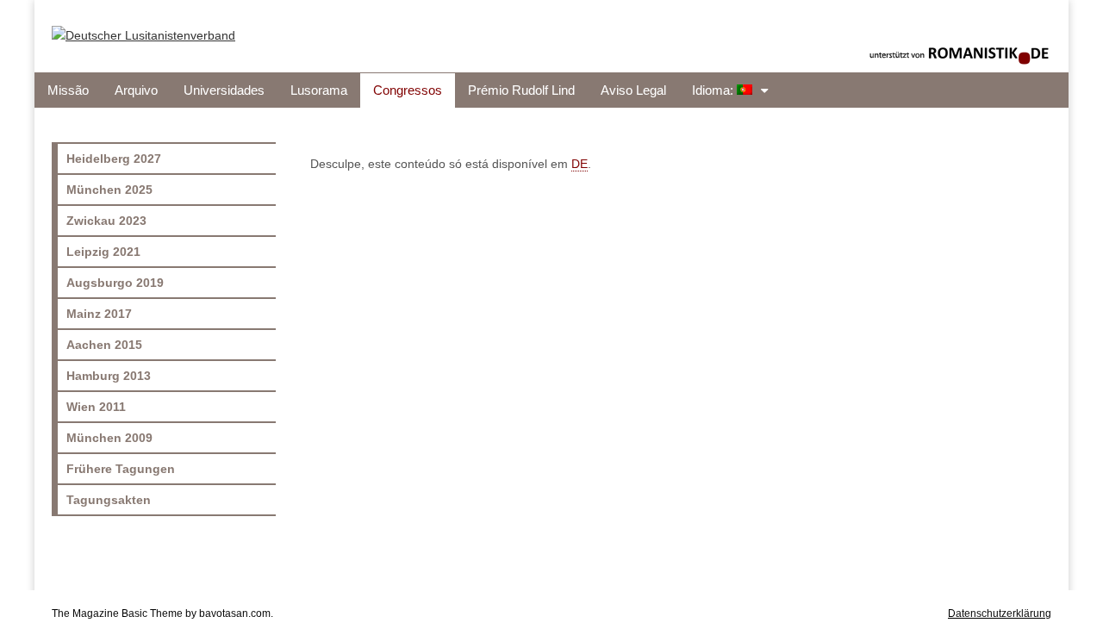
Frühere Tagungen (120, 469)
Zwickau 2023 (106, 220)
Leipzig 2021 (103, 251)
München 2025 (109, 189)
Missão (68, 90)
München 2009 (109, 438)
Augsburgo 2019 (115, 283)
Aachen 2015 (104, 345)
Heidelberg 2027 (113, 158)
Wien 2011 (96, 407)
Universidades (224, 90)
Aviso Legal (633, 90)
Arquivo (136, 90)
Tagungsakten (108, 500)
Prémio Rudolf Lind (521, 90)
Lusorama (318, 90)
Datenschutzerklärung (999, 613)
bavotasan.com (235, 613)
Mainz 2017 (99, 314)
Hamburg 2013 (108, 376)
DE (579, 164)
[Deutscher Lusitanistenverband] (143, 23)
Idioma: (714, 90)
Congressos (407, 90)
